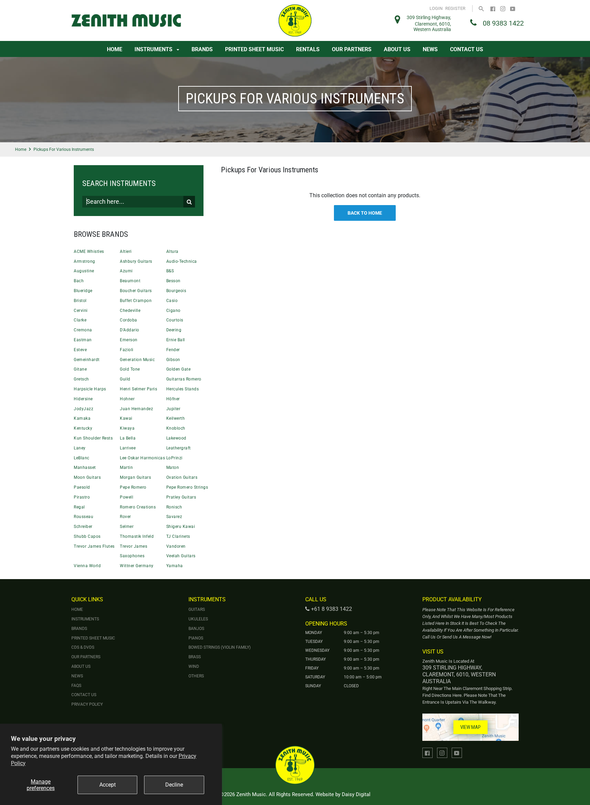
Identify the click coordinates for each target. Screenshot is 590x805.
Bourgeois (176, 290)
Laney (80, 448)
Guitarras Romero (183, 379)
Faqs (76, 685)
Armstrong (84, 261)
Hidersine (83, 399)
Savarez (174, 516)
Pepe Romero (133, 487)
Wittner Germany (137, 565)
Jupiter (173, 408)
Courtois (174, 320)
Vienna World (87, 565)
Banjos (196, 628)
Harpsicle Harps (90, 389)
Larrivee (128, 448)
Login (436, 8)
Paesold (82, 487)
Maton (172, 467)
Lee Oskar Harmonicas (142, 458)
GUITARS (196, 609)
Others (196, 676)
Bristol (80, 300)
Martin (126, 467)
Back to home (365, 213)
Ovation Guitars (182, 477)
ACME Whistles (89, 251)
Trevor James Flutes (94, 546)
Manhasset (85, 467)
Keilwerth (175, 418)
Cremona (83, 330)
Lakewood (176, 438)
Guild (125, 379)
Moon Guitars (87, 477)
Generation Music (137, 359)
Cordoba (128, 320)
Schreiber (83, 526)
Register (455, 8)
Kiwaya (127, 428)
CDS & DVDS (82, 647)
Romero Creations (138, 507)
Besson (173, 280)
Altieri (126, 251)
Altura (172, 251)
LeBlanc (81, 458)
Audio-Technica (181, 261)
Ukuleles (198, 619)
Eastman (83, 339)
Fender (173, 349)
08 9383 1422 (503, 23)
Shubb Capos (87, 536)
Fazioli (127, 349)
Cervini (81, 310)
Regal (79, 507)
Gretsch (81, 379)
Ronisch (174, 507)
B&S (170, 271)
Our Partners (351, 49)
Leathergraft (178, 448)
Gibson (173, 359)
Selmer (127, 526)
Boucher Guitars (136, 290)
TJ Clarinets (178, 536)
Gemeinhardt (87, 359)
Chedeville (130, 310)
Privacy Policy (87, 704)
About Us (397, 49)
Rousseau (83, 516)
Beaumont (130, 280)
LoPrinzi (174, 458)
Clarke (80, 320)
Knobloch (175, 428)
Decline (174, 784)
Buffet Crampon (136, 300)
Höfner (173, 399)
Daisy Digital (356, 794)
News (430, 49)
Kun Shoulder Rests (93, 438)
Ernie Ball (175, 339)
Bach (79, 280)
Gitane (80, 369)
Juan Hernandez (136, 408)
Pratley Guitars (181, 497)
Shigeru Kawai (180, 526)
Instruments (154, 49)
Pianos (195, 638)
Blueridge (83, 290)
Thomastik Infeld (137, 536)
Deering (174, 330)
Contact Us (466, 49)
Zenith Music (251, 794)
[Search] (481, 8)
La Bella (128, 438)
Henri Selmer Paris (138, 389)
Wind (193, 666)
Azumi (126, 271)
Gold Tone (130, 369)
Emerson (129, 339)
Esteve (80, 349)
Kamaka (82, 418)
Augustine (84, 271)
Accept (107, 784)
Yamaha (174, 565)
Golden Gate (178, 369)
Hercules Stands (182, 389)
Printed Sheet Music (254, 49)
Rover (125, 516)
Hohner (127, 399)
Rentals (308, 49)
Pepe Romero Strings (187, 487)
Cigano (173, 310)
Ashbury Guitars (136, 261)
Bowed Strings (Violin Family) (219, 647)
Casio (172, 300)
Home (114, 49)
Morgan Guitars (135, 477)
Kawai (126, 418)
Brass (194, 657)
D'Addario (129, 330)
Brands (202, 49)
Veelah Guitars (181, 556)
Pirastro (82, 497)
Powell (126, 497)
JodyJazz (83, 408)
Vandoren (176, 546)
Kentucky (83, 428)
